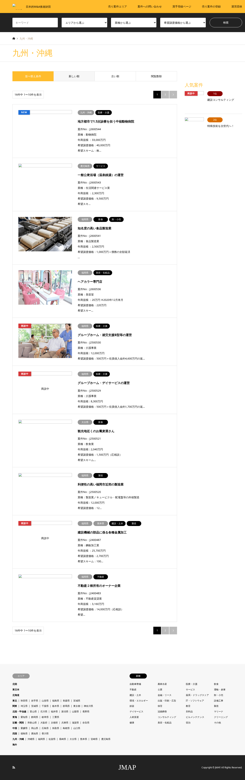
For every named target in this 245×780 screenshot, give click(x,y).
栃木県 (55, 706)
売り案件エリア (117, 6)
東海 (14, 717)
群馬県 (66, 706)
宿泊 (188, 722)
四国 (14, 733)
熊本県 (83, 739)
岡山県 (34, 728)
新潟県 (64, 711)
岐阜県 (45, 717)
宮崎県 (94, 739)
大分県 (73, 739)
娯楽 (132, 706)
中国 (14, 728)
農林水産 (162, 684)
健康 (132, 722)
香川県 (45, 733)
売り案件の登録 (211, 6)
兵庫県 (64, 722)
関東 (14, 706)
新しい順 (74, 76)
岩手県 (34, 700)
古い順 (115, 76)
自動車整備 (135, 684)
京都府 (54, 722)
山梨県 (75, 711)
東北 (14, 700)
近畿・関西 (18, 722)
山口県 (76, 728)
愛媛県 (24, 728)
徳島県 (24, 733)
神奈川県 (88, 706)
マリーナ (218, 711)
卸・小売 (218, 695)
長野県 (85, 711)
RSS (13, 767)
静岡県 (34, 717)
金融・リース (165, 695)
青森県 (66, 700)
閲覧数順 (156, 76)
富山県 (33, 711)
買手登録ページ (181, 6)
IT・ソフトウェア (195, 700)
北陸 (14, 684)
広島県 (45, 728)
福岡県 (41, 739)
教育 (188, 706)
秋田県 (24, 700)
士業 (160, 689)
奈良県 (85, 722)
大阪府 (43, 722)
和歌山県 (32, 722)
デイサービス (136, 711)
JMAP (127, 767)
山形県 (45, 700)
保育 (160, 706)
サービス (190, 689)
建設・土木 (135, 695)
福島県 (55, 700)
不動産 (133, 689)
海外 (14, 744)
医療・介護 (191, 684)
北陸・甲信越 (19, 711)
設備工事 (218, 700)
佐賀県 (52, 739)
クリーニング (221, 717)
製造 (216, 706)
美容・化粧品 (165, 722)
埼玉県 (24, 706)
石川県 (43, 711)
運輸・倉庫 (219, 689)
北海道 (15, 695)
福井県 (54, 711)
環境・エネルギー (139, 700)
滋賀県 (75, 722)
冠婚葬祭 (162, 711)
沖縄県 (31, 739)
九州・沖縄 (18, 739)
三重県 (55, 717)
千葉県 (45, 706)
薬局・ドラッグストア (197, 695)
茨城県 (34, 706)
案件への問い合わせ (150, 6)
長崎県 (62, 739)
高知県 (34, 733)
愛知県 (24, 717)
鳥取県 (55, 728)
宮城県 (76, 700)
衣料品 (189, 711)
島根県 (66, 728)
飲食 (216, 684)
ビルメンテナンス (195, 717)
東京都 (76, 706)
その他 (217, 722)
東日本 (15, 689)
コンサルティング (167, 717)
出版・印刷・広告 (167, 700)
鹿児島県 (105, 739)
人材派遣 (134, 717)
